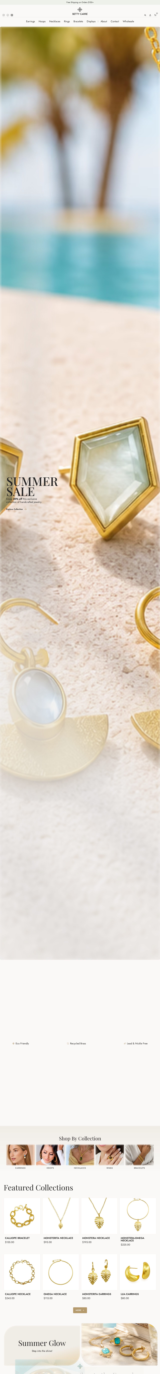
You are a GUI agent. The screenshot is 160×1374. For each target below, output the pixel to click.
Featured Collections (38, 1187)
